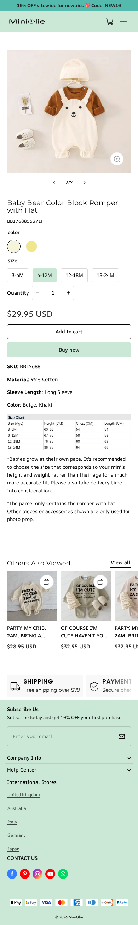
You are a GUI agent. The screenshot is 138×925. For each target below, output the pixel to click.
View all (121, 562)
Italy (12, 822)
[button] (124, 21)
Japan (13, 849)
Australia (16, 808)
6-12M (44, 275)
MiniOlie (76, 916)
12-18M (74, 275)
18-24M (105, 275)
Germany (16, 835)
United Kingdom (23, 795)
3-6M (18, 275)
